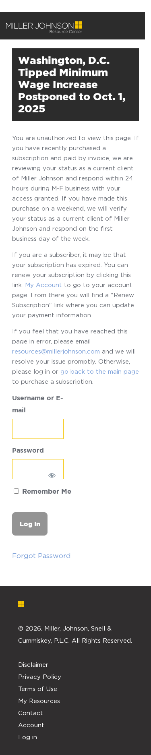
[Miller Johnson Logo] (69, 604)
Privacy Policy (39, 676)
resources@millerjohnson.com (56, 351)
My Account (43, 284)
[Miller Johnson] (44, 27)
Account (31, 725)
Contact (30, 712)
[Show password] (51, 475)
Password (28, 451)
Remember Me (45, 492)
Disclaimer (33, 664)
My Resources (39, 700)
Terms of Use (37, 688)
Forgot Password (41, 555)
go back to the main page (99, 371)
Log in (27, 737)
